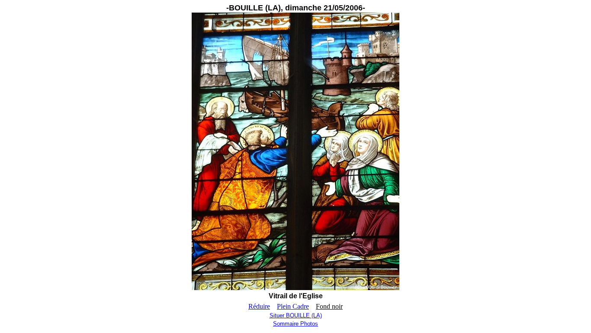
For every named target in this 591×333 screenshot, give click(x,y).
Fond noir (329, 306)
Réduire (259, 306)
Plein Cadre (293, 306)
